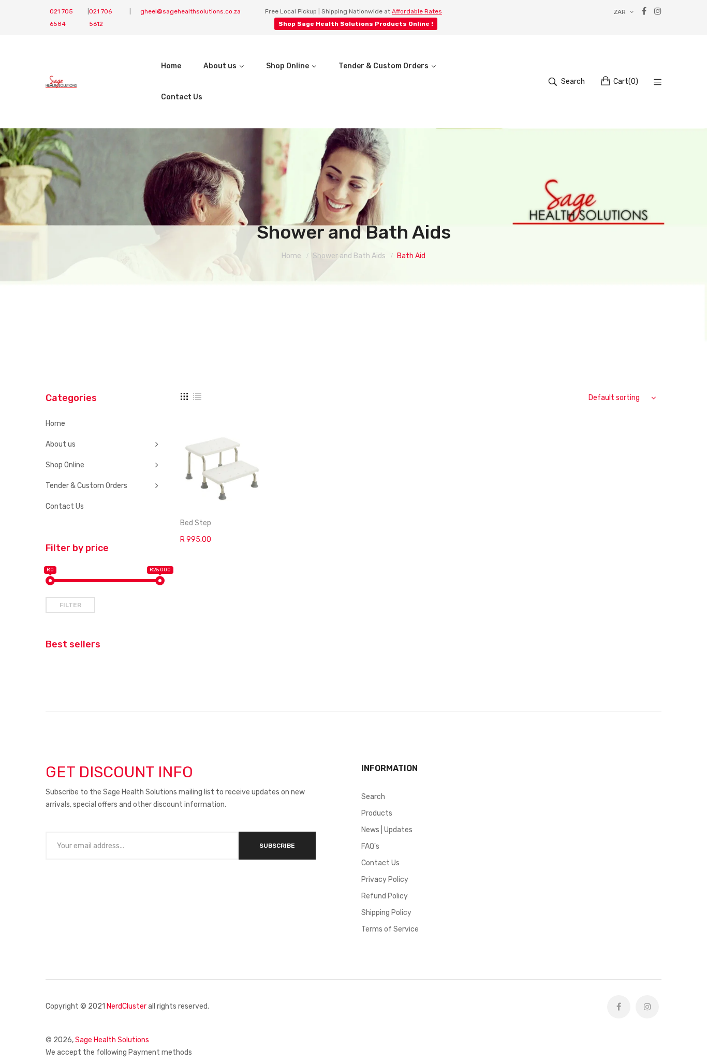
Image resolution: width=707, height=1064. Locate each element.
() (625, 81)
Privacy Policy (384, 879)
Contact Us (65, 506)
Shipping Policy (386, 912)
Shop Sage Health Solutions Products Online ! (355, 23)
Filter (70, 605)
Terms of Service (390, 929)
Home (55, 423)
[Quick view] (261, 492)
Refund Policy (384, 896)
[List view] (197, 396)
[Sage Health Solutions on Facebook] (618, 1006)
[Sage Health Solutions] (61, 81)
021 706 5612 (100, 17)
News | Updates (387, 829)
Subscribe (277, 845)
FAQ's (370, 846)
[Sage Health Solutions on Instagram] (647, 1006)
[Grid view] (184, 396)
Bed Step (195, 523)
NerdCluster (126, 1006)
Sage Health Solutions (112, 1040)
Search (373, 796)
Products (376, 813)
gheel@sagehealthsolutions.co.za (190, 11)
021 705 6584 (61, 17)
